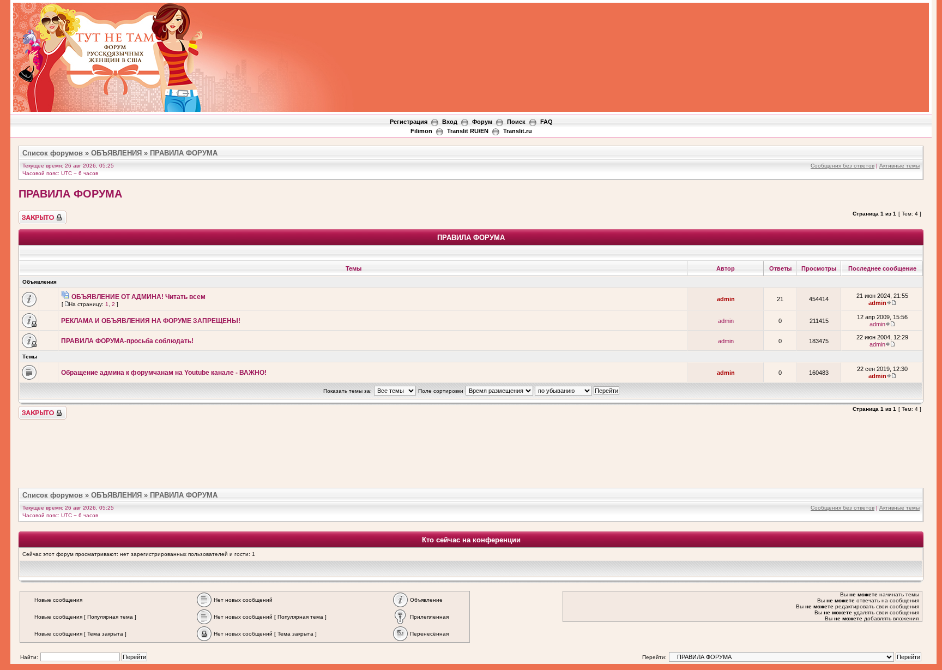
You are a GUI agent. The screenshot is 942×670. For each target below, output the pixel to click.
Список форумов (52, 153)
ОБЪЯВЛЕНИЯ (116, 153)
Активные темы (899, 166)
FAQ (546, 121)
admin (726, 299)
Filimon (421, 131)
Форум (482, 121)
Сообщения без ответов (842, 166)
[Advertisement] (729, 33)
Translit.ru (517, 131)
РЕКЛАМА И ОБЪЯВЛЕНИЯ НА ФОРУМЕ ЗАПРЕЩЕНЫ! (150, 321)
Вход (449, 121)
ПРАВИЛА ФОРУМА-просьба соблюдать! (127, 341)
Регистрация (408, 121)
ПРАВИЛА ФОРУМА (184, 153)
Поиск (516, 121)
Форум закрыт (37, 214)
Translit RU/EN (467, 131)
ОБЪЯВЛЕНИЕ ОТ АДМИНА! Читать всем (138, 297)
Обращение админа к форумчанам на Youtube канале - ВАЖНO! (164, 372)
